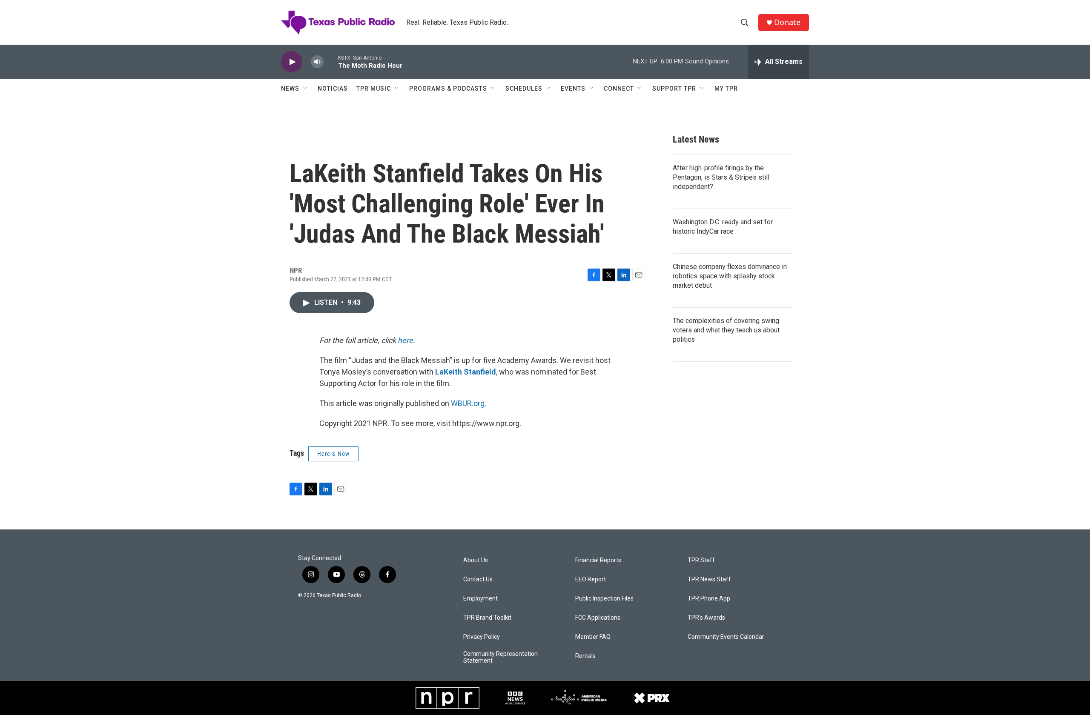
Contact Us (478, 579)
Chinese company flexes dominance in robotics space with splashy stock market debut (730, 276)
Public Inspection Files (604, 598)
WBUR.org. (468, 403)
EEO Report (590, 579)
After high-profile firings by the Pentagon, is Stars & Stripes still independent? (721, 177)
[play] (291, 62)
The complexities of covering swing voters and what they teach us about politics (726, 330)
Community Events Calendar (726, 637)
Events (573, 88)
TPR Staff (701, 560)
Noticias (333, 88)
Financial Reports (598, 560)
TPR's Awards (706, 618)
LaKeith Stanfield (465, 371)
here (405, 340)
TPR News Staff (709, 579)
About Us (475, 560)
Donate (787, 22)
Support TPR (674, 88)
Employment (480, 598)
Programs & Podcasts (448, 88)
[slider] (331, 61)
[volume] (317, 62)
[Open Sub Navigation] (305, 88)
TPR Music (373, 88)
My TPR (726, 88)
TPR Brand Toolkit (487, 618)
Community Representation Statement (500, 657)
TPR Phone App (709, 598)
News (290, 88)
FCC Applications (597, 618)
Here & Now (333, 453)
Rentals (585, 656)
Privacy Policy (481, 637)
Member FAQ (593, 637)
